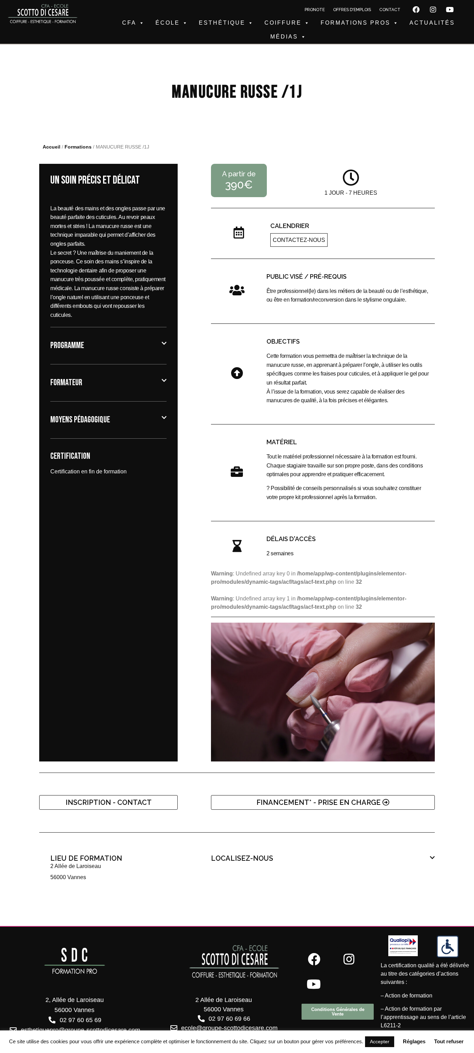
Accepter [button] (379, 1041)
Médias (284, 37)
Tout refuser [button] (449, 1041)
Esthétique (222, 23)
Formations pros (355, 23)
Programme (67, 345)
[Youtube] (450, 9)
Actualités (432, 23)
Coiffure (283, 23)
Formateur (66, 382)
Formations (78, 147)
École (167, 23)
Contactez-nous (299, 240)
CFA (129, 23)
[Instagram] (433, 9)
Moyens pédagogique (80, 419)
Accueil (51, 147)
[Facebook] (416, 9)
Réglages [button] (414, 1041)
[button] (108, 345)
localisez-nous (242, 858)
